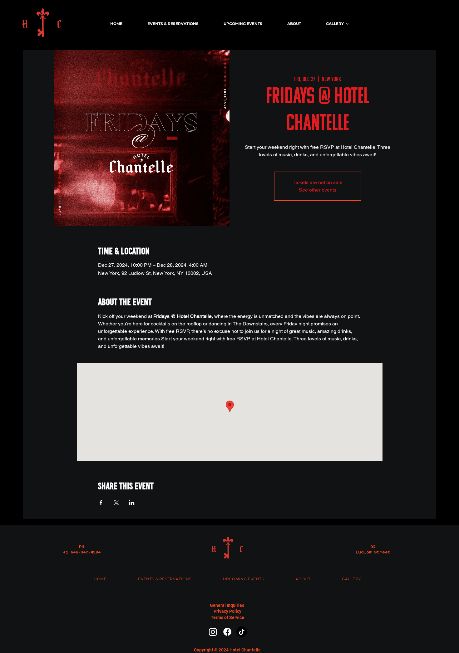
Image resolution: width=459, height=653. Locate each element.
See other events (317, 190)
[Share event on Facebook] (101, 502)
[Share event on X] (116, 502)
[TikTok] (241, 631)
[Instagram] (213, 631)
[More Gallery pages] (347, 23)
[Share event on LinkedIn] (132, 502)
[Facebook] (227, 631)
